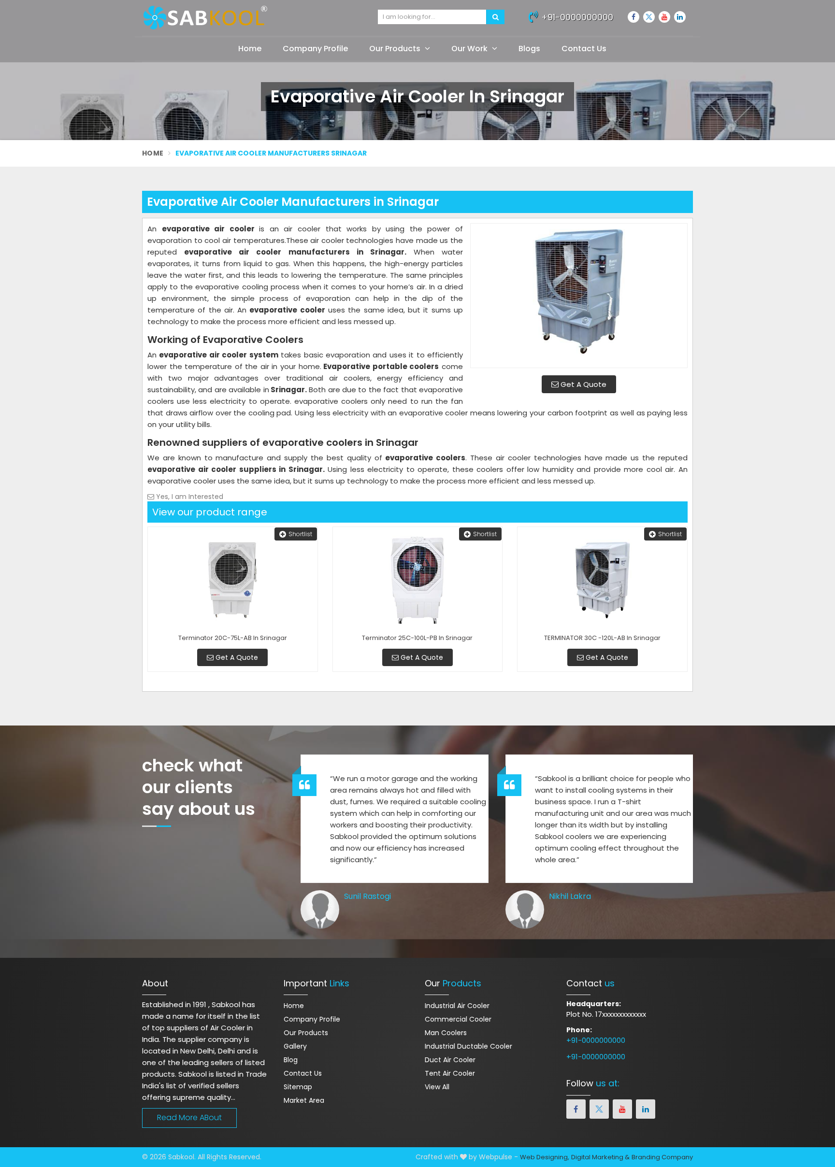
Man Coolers (446, 1033)
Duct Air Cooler (450, 1060)
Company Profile (315, 48)
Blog (291, 1060)
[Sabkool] (252, 18)
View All (437, 1087)
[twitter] (649, 17)
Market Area (304, 1100)
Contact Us (583, 48)
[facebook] (633, 17)
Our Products (395, 48)
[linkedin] (680, 17)
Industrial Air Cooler (457, 1005)
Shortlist (300, 534)
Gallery (295, 1046)
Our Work (470, 48)
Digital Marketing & (600, 1157)
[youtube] (664, 17)
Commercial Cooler (458, 1019)
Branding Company (662, 1157)
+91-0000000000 (576, 17)
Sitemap (298, 1087)
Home (249, 48)
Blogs (529, 48)
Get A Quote (582, 384)
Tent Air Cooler (450, 1073)
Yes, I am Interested (188, 496)
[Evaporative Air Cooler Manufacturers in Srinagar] (579, 295)
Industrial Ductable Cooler (468, 1046)
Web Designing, (544, 1157)
